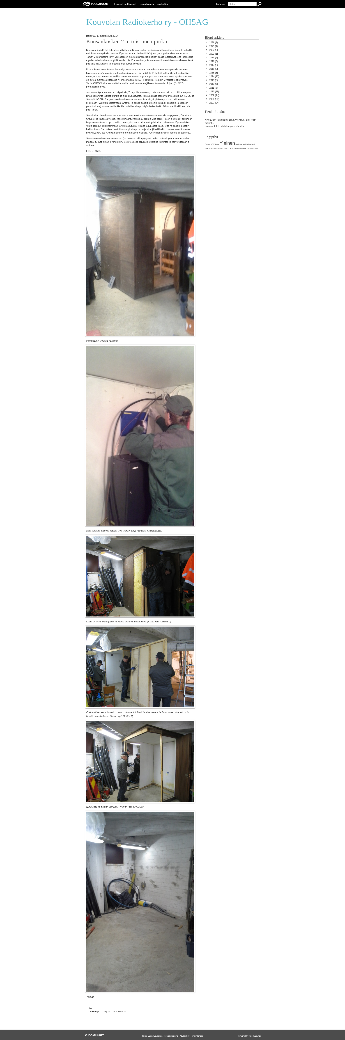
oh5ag (231, 148)
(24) (214, 103)
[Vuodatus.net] (94, 1035)
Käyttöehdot (185, 1035)
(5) (213, 65)
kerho (206, 148)
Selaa (147, 4)
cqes (241, 144)
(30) (214, 99)
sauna (248, 148)
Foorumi (207, 144)
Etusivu (118, 4)
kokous (217, 148)
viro (256, 148)
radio (240, 148)
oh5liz (236, 148)
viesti (252, 148)
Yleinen (227, 143)
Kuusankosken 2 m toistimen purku (126, 41)
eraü (244, 144)
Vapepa (217, 144)
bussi (237, 144)
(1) (213, 42)
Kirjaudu (220, 4)
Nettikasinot (130, 4)
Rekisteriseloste (171, 1035)
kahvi (253, 144)
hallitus (249, 144)
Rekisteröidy (162, 4)
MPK (212, 144)
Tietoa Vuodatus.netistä (152, 1035)
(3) (213, 61)
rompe (244, 148)
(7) (213, 84)
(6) (213, 80)
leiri (221, 148)
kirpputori (212, 148)
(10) (214, 76)
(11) (214, 91)
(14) (214, 95)
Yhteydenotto (197, 1035)
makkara (226, 148)
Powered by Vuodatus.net (249, 1035)
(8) (213, 72)
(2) (213, 50)
